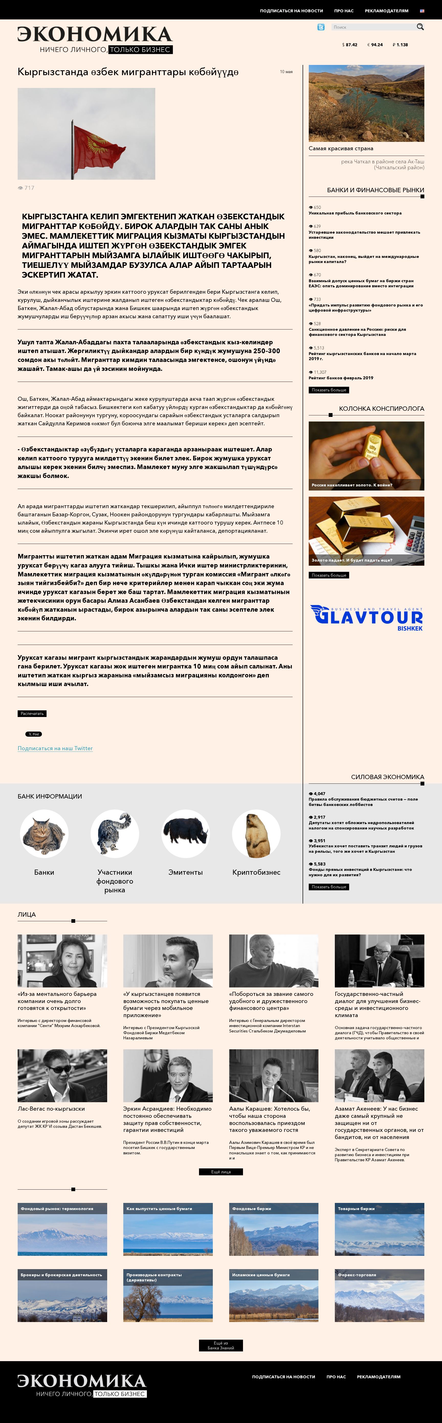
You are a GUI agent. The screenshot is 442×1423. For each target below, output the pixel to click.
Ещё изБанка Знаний (221, 1345)
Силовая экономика (387, 777)
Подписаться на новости (291, 10)
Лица (27, 914)
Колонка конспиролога (381, 408)
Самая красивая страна (341, 148)
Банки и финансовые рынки (375, 190)
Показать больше (329, 389)
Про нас (343, 10)
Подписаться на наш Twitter (55, 748)
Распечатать (32, 713)
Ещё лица (221, 1171)
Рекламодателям (386, 10)
